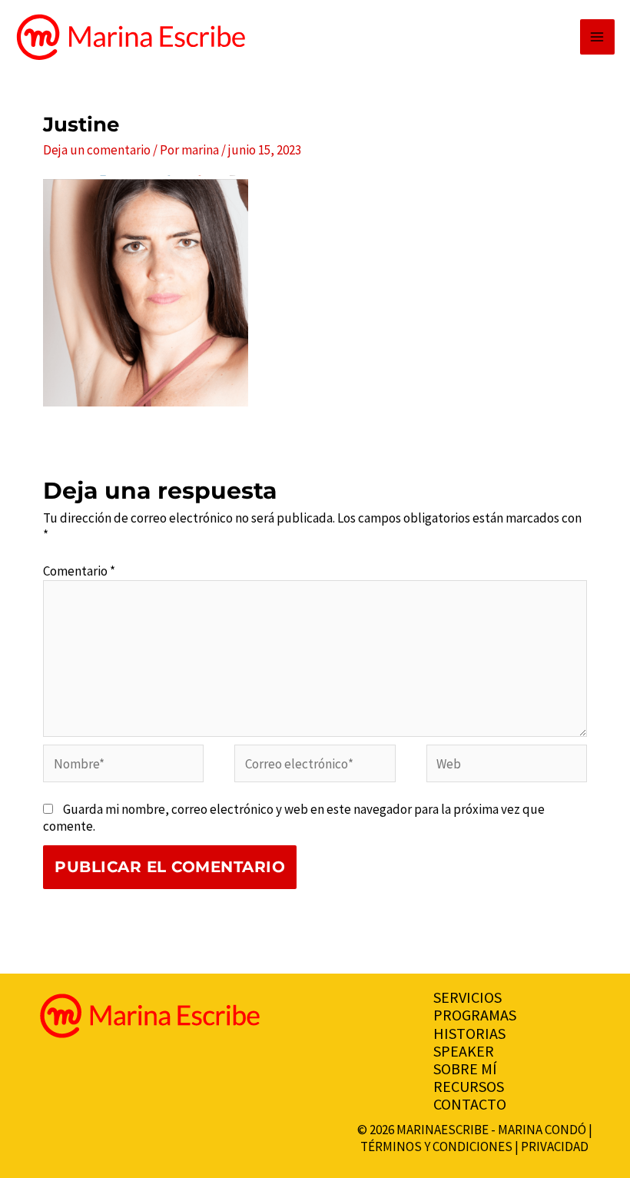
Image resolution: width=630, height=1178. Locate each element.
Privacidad (555, 1146)
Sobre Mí (465, 1068)
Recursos (468, 1086)
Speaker (463, 1050)
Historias (469, 1033)
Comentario (79, 570)
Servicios (467, 997)
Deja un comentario (97, 149)
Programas (474, 1014)
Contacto (469, 1103)
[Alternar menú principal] (597, 37)
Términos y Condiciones (436, 1146)
